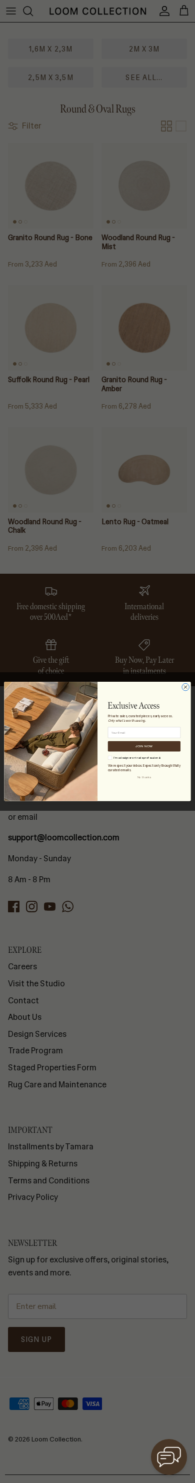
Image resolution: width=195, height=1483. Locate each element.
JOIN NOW (144, 746)
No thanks (144, 777)
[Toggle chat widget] (169, 1457)
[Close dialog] (186, 687)
